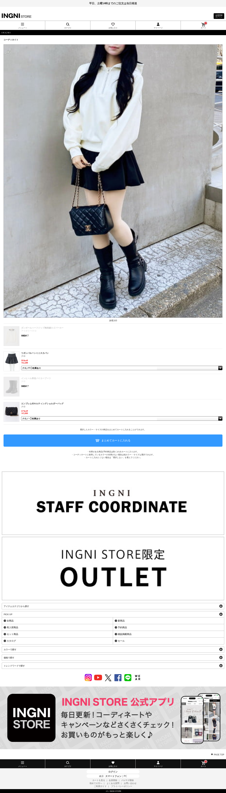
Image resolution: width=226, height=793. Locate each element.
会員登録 (113, 780)
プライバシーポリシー (121, 786)
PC (125, 776)
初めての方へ (96, 783)
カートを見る (98, 780)
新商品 (121, 620)
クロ (23, 356)
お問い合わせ (130, 783)
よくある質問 (113, 783)
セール (121, 641)
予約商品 (122, 627)
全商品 (10, 620)
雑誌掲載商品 (125, 634)
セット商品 (12, 634)
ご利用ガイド (100, 786)
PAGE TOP (219, 754)
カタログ (11, 641)
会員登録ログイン (218, 16)
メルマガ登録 (127, 780)
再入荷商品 (12, 627)
